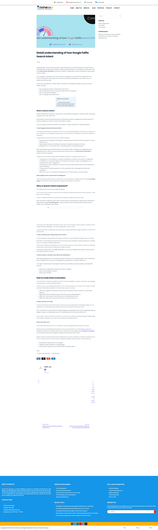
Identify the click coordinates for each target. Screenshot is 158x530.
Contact (117, 8)
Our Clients (102, 25)
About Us (79, 8)
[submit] (155, 511)
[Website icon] (45, 370)
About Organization (104, 23)
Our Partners (102, 27)
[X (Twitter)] (43, 359)
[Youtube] (80, 524)
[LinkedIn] (53, 359)
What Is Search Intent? (64, 102)
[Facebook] (39, 359)
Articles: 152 (46, 372)
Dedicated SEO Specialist (43, 353)
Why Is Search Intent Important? (66, 104)
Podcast (109, 8)
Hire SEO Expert (55, 353)
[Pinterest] (48, 359)
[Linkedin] (77, 524)
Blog (94, 8)
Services (86, 8)
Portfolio (100, 8)
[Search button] (120, 16)
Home (72, 8)
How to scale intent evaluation (66, 105)
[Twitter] (75, 524)
